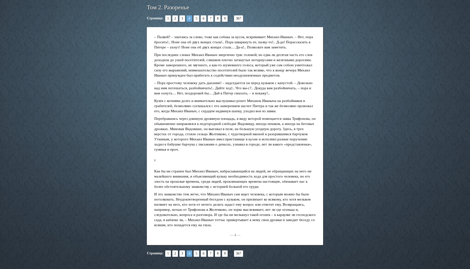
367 (238, 18)
